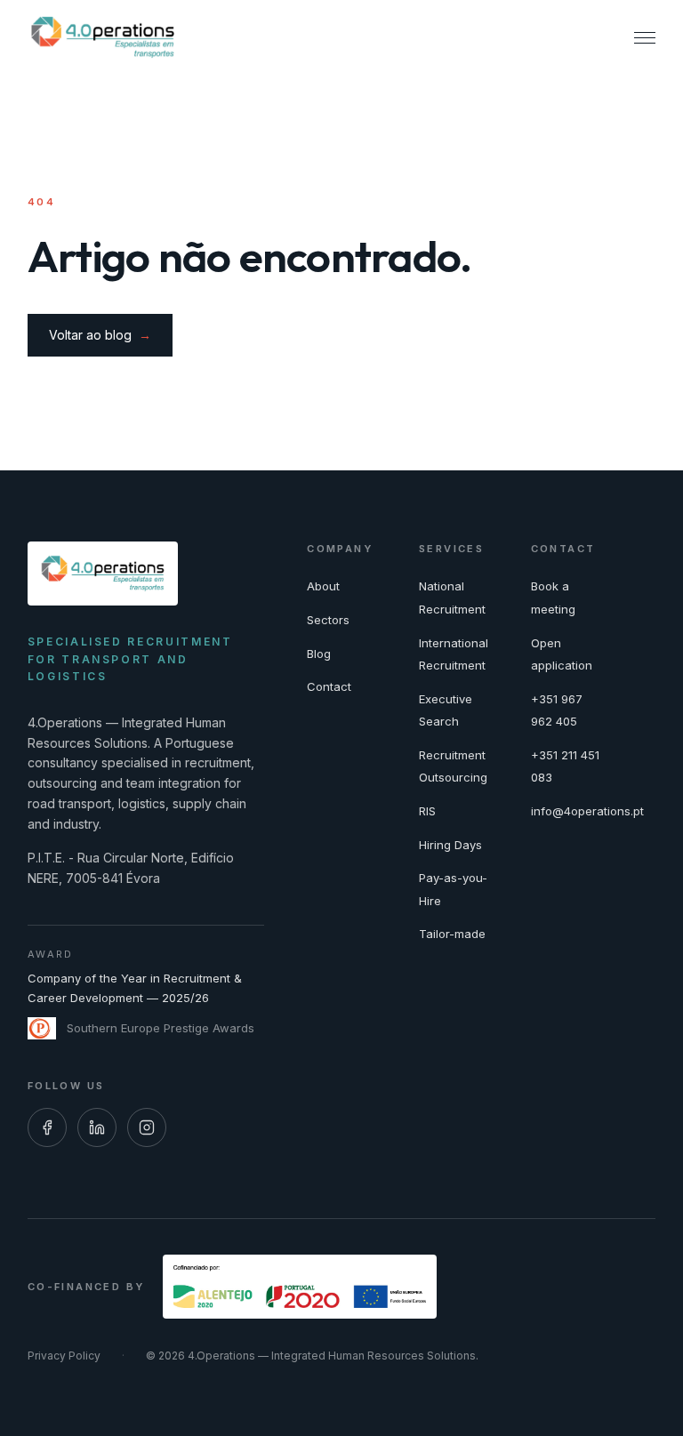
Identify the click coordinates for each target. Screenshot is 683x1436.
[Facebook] (47, 1127)
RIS (427, 811)
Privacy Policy (64, 1355)
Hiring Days (450, 845)
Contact (329, 686)
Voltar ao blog (100, 334)
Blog (319, 653)
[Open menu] (644, 37)
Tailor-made (452, 934)
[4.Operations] (103, 574)
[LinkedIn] (97, 1127)
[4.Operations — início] (103, 37)
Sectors (328, 620)
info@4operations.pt (587, 811)
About (323, 586)
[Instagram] (146, 1127)
